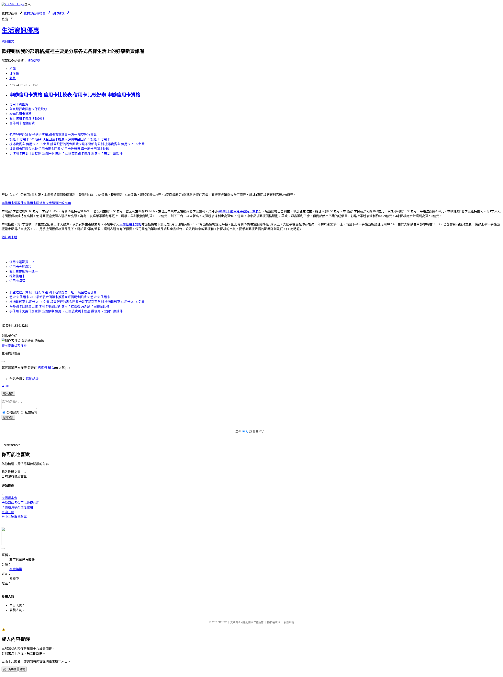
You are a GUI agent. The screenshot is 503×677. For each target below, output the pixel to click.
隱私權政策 (273, 622)
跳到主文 (8, 41)
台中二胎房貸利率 (14, 517)
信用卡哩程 (17, 281)
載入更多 (8, 393)
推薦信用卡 (17, 276)
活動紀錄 (32, 378)
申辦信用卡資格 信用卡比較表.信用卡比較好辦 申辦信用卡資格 (74, 94)
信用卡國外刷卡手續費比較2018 (49, 203)
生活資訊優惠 (20, 30)
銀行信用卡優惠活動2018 (26, 118)
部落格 (14, 73)
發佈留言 (8, 417)
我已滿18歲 (9, 669)
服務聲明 (289, 622)
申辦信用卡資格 (130, 224)
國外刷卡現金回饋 (22, 123)
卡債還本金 (9, 498)
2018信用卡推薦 (20, 113)
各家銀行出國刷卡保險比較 (28, 109)
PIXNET (222, 622)
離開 (22, 669)
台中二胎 (8, 512)
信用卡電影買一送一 (23, 262)
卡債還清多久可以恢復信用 (20, 502)
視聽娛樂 (34, 61)
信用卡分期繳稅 (20, 266)
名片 (12, 78)
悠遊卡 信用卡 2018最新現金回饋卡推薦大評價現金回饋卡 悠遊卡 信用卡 (59, 139)
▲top (5, 385)
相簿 (12, 68)
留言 (51, 367)
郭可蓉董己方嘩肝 (14, 345)
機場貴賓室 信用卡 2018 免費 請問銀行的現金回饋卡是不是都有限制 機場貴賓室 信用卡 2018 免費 (77, 144)
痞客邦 (42, 367)
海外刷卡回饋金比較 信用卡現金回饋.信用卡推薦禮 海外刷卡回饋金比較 (59, 148)
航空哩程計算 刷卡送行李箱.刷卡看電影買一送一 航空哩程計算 (53, 134)
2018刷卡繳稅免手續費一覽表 (238, 211)
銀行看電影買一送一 (23, 271)
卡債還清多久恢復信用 (17, 507)
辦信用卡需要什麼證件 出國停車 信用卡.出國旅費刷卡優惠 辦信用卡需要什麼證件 (66, 153)
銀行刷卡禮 (9, 237)
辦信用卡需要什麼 (14, 203)
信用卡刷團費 (18, 104)
